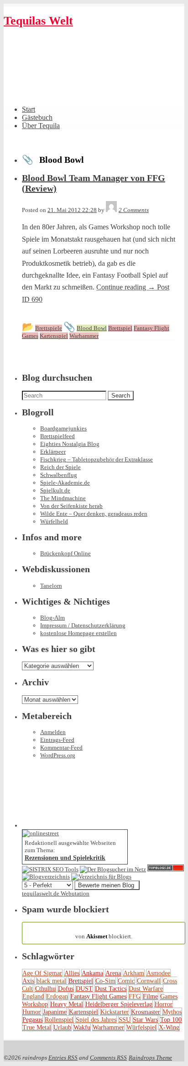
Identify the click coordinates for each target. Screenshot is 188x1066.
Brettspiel (80, 980)
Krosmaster (145, 1011)
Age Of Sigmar (42, 973)
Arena (113, 973)
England (33, 996)
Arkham (133, 973)
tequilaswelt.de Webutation (55, 893)
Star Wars (145, 1019)
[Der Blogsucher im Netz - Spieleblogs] (113, 869)
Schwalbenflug (58, 474)
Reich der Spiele (60, 467)
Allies (71, 973)
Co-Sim (105, 980)
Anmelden (53, 732)
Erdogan (57, 996)
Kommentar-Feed (61, 747)
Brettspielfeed (57, 436)
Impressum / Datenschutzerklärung (82, 625)
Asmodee (158, 973)
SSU (125, 1019)
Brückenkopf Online (65, 553)
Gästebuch (37, 117)
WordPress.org (57, 755)
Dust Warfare (146, 988)
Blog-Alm (52, 617)
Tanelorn (51, 585)
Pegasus (32, 1019)
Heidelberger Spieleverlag (118, 1004)
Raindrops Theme (150, 1057)
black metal (51, 980)
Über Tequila (41, 125)
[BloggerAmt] (46, 876)
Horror (163, 1004)
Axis (28, 980)
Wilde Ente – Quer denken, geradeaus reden (93, 513)
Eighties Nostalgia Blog (69, 443)
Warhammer (108, 1027)
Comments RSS (108, 1057)
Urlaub (62, 1027)
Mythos (172, 1011)
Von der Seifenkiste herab (71, 505)
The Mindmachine (63, 498)
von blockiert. (103, 933)
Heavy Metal (66, 1004)
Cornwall (149, 980)
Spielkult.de (55, 490)
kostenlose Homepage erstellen (78, 633)
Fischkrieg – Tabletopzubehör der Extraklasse (96, 459)
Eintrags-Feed (57, 739)
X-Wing (169, 1027)
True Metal (36, 1027)
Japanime (55, 1011)
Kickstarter (114, 1011)
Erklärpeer (53, 451)
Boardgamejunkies (63, 428)
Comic (126, 980)
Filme (150, 996)
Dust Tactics (110, 988)
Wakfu (81, 1027)
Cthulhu (45, 988)
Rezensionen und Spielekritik (65, 857)
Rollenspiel (59, 1019)
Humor (31, 1011)
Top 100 (171, 1019)
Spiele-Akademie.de (65, 482)
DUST (84, 988)
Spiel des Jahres (96, 1019)
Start (28, 109)
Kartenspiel (83, 1011)
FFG (135, 996)
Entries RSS (63, 1057)
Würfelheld (54, 521)
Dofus (65, 988)
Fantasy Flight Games (98, 996)
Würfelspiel (141, 1027)
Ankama (92, 973)
